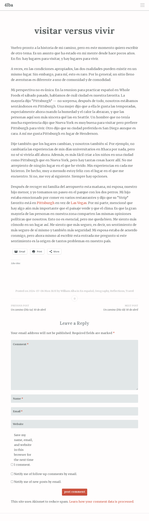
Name (18, 398)
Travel (130, 291)
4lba (8, 5)
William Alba (68, 291)
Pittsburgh (46, 203)
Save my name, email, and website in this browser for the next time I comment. (23, 449)
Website (18, 424)
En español (87, 291)
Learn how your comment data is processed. (101, 501)
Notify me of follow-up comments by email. (45, 474)
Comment (21, 344)
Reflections (117, 291)
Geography (102, 291)
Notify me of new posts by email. (37, 482)
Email (18, 411)
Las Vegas (79, 203)
